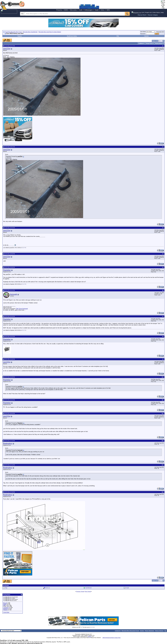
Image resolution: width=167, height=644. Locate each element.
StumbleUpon (88, 587)
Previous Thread (80, 591)
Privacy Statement (149, 630)
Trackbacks (6, 607)
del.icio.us (47, 587)
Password (142, 33)
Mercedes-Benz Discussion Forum (130, 630)
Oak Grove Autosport (22, 308)
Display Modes (158, 43)
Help (162, 12)
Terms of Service (159, 630)
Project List (148, 12)
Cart (143, 12)
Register (20, 36)
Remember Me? (160, 31)
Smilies (4, 604)
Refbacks (5, 609)
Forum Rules (6, 612)
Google (127, 587)
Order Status (156, 12)
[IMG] (4, 605)
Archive (142, 630)
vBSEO (89, 636)
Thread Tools (149, 43)
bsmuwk (13, 294)
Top (165, 630)
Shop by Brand (142, 15)
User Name (143, 31)
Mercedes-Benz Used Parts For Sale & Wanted (50, 31)
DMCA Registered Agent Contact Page (112, 637)
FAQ (118, 36)
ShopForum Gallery (72, 36)
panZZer (6, 49)
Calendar (146, 36)
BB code (5, 602)
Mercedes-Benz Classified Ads (30, 31)
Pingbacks (5, 608)
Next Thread (88, 591)
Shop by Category (153, 15)
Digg (6, 587)
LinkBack (140, 43)
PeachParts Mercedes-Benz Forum (13, 31)
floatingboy (7, 443)
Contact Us (118, 630)
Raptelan (7, 270)
